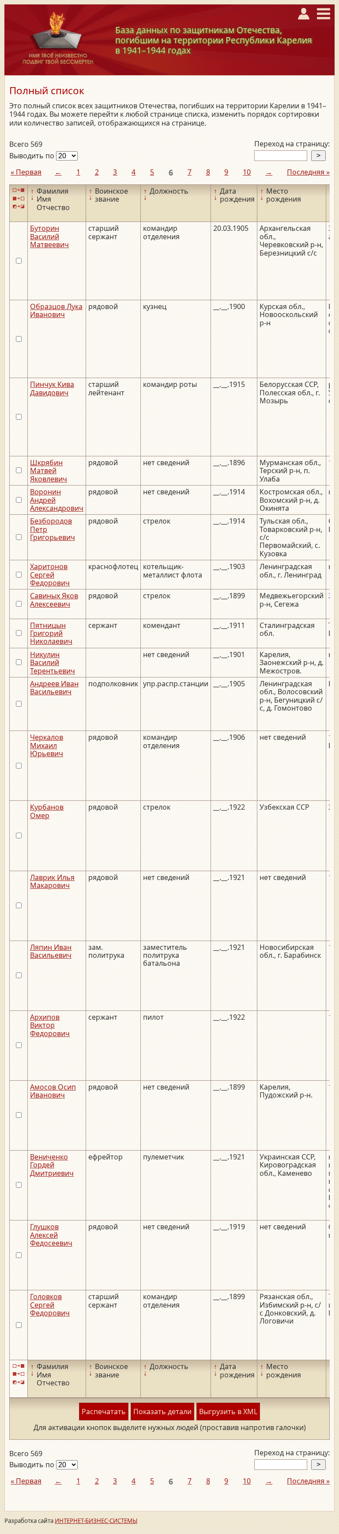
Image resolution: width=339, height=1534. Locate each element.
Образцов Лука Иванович (56, 310)
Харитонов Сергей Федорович (50, 575)
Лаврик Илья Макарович (52, 881)
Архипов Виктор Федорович (50, 1025)
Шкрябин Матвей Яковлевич (48, 471)
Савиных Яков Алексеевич (54, 599)
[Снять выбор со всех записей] (18, 198)
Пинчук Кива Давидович (52, 388)
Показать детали (162, 1411)
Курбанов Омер (47, 811)
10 (247, 172)
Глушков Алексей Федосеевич (51, 1235)
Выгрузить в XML (228, 1411)
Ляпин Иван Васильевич (51, 951)
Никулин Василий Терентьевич (52, 663)
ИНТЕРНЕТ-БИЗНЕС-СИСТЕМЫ (96, 1521)
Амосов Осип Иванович (53, 1091)
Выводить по (32, 156)
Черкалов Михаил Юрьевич (46, 745)
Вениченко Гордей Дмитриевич (52, 1165)
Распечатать (104, 1411)
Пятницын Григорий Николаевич (51, 633)
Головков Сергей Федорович (50, 1305)
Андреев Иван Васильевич (54, 687)
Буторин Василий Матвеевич (49, 236)
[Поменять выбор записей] (18, 206)
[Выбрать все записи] (18, 190)
